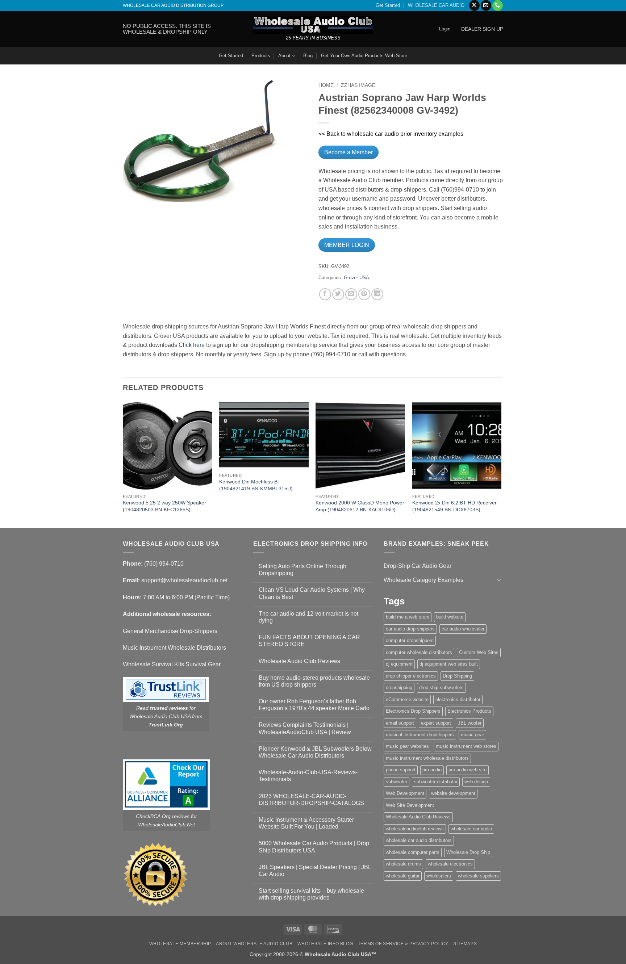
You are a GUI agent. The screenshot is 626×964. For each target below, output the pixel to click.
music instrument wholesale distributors (427, 758)
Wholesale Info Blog (325, 943)
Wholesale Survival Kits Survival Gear (172, 664)
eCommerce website (407, 699)
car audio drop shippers (410, 629)
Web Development (405, 793)
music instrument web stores (466, 746)
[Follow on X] (474, 5)
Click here (192, 345)
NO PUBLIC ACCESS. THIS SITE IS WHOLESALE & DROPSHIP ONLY (167, 29)
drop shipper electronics (411, 676)
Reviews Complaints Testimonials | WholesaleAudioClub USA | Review (305, 728)
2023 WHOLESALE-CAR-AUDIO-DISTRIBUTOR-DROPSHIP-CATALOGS (311, 799)
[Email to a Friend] (351, 294)
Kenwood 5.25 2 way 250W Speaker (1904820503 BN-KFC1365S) (164, 506)
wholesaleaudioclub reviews (415, 828)
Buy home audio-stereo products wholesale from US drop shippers (314, 681)
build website (449, 617)
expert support (436, 723)
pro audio (432, 769)
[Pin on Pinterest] (364, 294)
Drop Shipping (457, 676)
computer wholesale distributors (419, 652)
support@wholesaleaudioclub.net (184, 580)
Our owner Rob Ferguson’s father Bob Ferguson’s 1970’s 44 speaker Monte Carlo (314, 704)
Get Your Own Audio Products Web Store (364, 55)
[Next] (501, 463)
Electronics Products (469, 711)
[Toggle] (498, 579)
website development (453, 793)
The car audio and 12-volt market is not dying (308, 617)
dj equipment (399, 664)
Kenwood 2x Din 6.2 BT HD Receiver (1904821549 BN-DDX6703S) (454, 506)
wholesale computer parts (412, 852)
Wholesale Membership (180, 943)
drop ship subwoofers (441, 687)
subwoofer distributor (436, 781)
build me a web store (407, 617)
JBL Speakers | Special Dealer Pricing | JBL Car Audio (315, 870)
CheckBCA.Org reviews (162, 816)
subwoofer (396, 781)
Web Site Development (410, 805)
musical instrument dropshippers (420, 734)
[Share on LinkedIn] (377, 294)
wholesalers (438, 876)
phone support (401, 769)
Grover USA (356, 277)
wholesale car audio (471, 828)
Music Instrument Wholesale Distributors (174, 648)
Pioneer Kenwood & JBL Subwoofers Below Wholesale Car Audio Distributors (315, 752)
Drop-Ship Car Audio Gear (417, 566)
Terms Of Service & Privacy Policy (403, 943)
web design (476, 781)
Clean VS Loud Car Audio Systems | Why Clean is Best (312, 593)
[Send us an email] (486, 5)
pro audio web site (467, 769)
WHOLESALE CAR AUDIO (436, 5)
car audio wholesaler (463, 629)
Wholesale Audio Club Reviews (299, 661)
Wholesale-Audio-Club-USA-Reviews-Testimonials (308, 775)
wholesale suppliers (478, 876)
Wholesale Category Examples (423, 580)
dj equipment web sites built (449, 664)
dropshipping (399, 687)
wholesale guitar (403, 876)
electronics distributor (457, 699)
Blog (308, 55)
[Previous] (123, 463)
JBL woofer (469, 723)
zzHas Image (358, 85)
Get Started (388, 5)
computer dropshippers (410, 640)
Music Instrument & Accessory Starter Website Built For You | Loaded (306, 823)
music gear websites (407, 746)
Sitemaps (465, 943)
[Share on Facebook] (325, 294)
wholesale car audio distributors (419, 840)
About (284, 55)
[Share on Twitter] (338, 294)
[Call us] (497, 5)
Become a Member (348, 152)
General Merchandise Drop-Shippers (170, 631)
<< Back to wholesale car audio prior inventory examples (390, 134)
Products (260, 55)
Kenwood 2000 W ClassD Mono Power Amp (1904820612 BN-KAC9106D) (360, 506)
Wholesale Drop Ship (468, 852)
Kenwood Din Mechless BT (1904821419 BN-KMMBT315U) (256, 485)
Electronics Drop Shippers (413, 711)
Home (326, 85)
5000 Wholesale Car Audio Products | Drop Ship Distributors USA (314, 846)
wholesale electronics (450, 864)
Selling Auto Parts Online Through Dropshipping (302, 569)
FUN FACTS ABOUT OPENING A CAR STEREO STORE (309, 640)
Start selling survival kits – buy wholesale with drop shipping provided (311, 894)
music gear (472, 734)
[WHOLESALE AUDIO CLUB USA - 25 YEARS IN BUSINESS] (313, 24)
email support (400, 723)
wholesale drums (403, 864)
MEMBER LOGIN (346, 245)
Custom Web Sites (478, 652)
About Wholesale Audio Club (254, 943)
